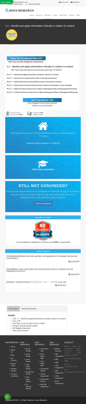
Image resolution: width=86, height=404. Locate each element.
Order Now (63, 15)
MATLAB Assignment (44, 385)
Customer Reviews (29, 309)
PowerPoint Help (44, 350)
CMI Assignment (59, 355)
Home (32, 15)
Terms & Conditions (14, 375)
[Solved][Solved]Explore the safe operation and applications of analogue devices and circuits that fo (42, 257)
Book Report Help (42, 356)
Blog (78, 15)
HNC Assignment (59, 372)
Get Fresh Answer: (42, 100)
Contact (72, 15)
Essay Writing (28, 355)
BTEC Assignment (59, 382)
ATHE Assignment (59, 377)
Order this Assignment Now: (26, 58)
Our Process (14, 359)
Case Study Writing (28, 367)
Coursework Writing (44, 370)
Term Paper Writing (28, 379)
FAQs (55, 15)
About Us (39, 15)
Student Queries (14, 370)
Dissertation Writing (44, 380)
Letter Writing (28, 360)
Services (47, 15)
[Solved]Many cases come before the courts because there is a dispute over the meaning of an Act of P (40, 270)
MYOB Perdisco (58, 350)
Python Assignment (44, 375)
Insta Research (41, 400)
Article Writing (28, 350)
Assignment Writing (30, 373)
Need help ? (76, 2)
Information (13, 309)
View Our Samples (43, 203)
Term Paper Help (42, 363)
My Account (64, 2)
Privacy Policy (13, 364)
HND (56, 359)
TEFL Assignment (59, 367)
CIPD (56, 362)
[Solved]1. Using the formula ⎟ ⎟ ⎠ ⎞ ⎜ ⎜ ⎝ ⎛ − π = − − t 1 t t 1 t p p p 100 (36, 282)
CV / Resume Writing (28, 386)
